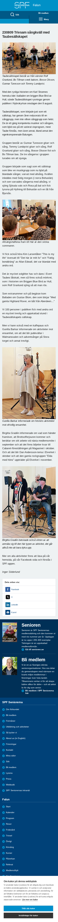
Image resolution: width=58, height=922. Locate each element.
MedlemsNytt (12, 870)
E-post (13, 612)
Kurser (9, 853)
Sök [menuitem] (17, 15)
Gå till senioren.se (34, 649)
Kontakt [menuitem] (9, 750)
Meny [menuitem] (46, 19)
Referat (9, 864)
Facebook (15, 589)
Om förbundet (12, 709)
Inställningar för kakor (28, 916)
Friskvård (10, 830)
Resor (9, 824)
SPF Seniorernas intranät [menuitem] (18, 790)
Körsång (10, 847)
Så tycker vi (11, 732)
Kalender (10, 812)
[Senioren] (9, 632)
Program (10, 818)
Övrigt (9, 841)
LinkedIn (14, 605)
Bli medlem (11, 715)
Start (8, 806)
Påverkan (10, 859)
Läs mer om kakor (30, 899)
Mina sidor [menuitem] (11, 756)
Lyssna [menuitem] (9, 773)
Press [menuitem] (8, 779)
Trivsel (9, 836)
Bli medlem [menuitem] (43, 13)
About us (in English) (15, 738)
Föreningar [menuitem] (11, 744)
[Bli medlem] (9, 666)
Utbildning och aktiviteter (17, 727)
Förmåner (10, 721)
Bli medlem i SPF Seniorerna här (39, 692)
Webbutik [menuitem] (10, 785)
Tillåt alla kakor (28, 908)
